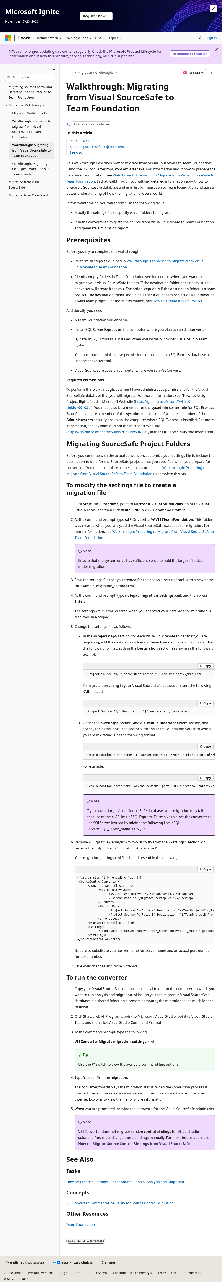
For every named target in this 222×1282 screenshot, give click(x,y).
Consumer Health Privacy (131, 1273)
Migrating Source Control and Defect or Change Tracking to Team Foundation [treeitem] (30, 92)
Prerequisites (79, 141)
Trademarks (190, 1273)
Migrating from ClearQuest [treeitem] (28, 195)
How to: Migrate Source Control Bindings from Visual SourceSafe (134, 1143)
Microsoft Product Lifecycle (132, 51)
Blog (62, 1273)
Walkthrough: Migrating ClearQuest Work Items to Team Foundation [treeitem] (30, 169)
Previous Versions (41, 1273)
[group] (149, 755)
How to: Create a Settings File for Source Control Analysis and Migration (125, 1181)
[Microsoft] (8, 38)
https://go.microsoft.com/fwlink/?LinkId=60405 (106, 432)
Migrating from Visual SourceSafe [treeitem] (25, 184)
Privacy (100, 1273)
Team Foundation (80, 1224)
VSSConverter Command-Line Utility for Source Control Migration (120, 1203)
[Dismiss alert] (213, 8)
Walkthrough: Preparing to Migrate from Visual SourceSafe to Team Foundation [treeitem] (31, 129)
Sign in (212, 38)
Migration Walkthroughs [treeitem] (30, 113)
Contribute (81, 1273)
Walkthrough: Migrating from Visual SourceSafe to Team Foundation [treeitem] (31, 150)
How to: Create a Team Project (177, 301)
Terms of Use (167, 1273)
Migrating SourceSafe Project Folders (97, 147)
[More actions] (211, 72)
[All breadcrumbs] (70, 72)
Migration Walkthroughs (95, 72)
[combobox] (29, 77)
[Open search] (200, 38)
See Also (76, 152)
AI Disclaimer (13, 1273)
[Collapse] (54, 68)
